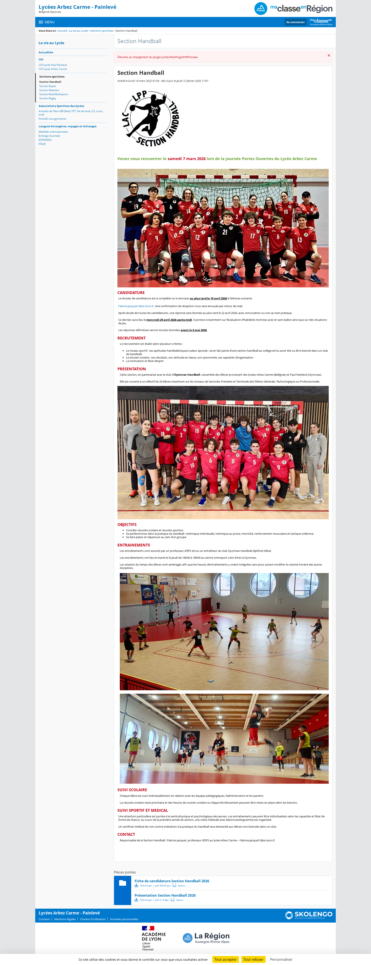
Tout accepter (225, 959)
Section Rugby (47, 98)
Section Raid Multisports (53, 94)
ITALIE (42, 144)
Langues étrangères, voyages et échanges (67, 126)
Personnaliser (281, 959)
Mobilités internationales (53, 132)
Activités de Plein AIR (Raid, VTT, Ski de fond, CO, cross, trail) (71, 112)
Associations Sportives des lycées (61, 106)
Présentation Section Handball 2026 (165, 895)
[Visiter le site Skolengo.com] (308, 918)
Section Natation (49, 90)
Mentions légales (65, 919)
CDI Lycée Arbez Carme (53, 69)
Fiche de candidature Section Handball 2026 (172, 881)
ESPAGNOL (45, 140)
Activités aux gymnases (53, 118)
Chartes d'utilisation (93, 919)
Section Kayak (47, 86)
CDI (41, 59)
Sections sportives (101, 31)
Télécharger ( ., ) (155, 885)
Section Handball (50, 82)
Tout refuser (253, 959)
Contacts (44, 919)
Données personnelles (124, 919)
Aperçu (179, 885)
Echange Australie (49, 136)
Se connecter (295, 22)
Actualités (46, 52)
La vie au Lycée (78, 31)
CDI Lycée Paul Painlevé (53, 65)
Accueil (62, 31)
